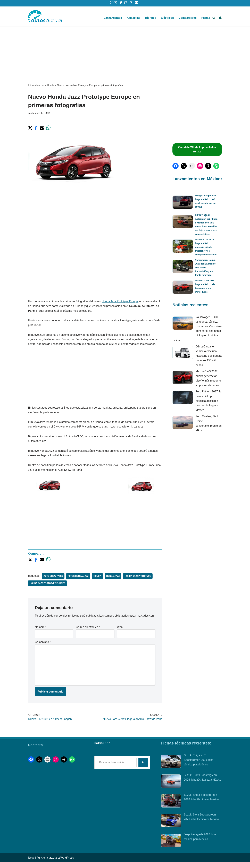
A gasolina (133, 17)
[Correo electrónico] (192, 166)
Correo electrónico (88, 627)
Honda (50, 85)
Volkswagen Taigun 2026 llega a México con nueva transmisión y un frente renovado (205, 267)
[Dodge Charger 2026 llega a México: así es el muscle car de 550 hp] (182, 203)
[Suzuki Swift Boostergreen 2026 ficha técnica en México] (171, 821)
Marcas (40, 85)
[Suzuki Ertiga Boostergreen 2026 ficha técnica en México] (171, 801)
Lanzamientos (113, 17)
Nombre (40, 627)
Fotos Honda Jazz (78, 576)
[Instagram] (200, 166)
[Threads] (208, 166)
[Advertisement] (125, 51)
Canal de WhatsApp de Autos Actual (197, 149)
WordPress (67, 857)
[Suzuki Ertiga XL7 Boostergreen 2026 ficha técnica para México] (171, 762)
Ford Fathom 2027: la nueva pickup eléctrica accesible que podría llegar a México (208, 400)
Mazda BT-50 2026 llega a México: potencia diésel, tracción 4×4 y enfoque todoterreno (205, 247)
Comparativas (188, 17)
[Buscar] (213, 18)
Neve (31, 857)
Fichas (205, 17)
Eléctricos (167, 17)
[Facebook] (175, 166)
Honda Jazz (113, 576)
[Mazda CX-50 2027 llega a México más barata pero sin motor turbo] (182, 288)
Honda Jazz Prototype (138, 576)
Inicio (31, 85)
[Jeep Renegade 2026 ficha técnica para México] (171, 841)
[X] (184, 166)
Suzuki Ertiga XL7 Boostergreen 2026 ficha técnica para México (198, 760)
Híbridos (150, 17)
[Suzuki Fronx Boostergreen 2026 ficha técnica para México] (171, 781)
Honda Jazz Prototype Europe (120, 301)
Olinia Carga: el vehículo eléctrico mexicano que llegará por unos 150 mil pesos (209, 356)
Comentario (43, 642)
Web (120, 627)
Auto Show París (53, 576)
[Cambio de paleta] (220, 18)
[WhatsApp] (216, 166)
